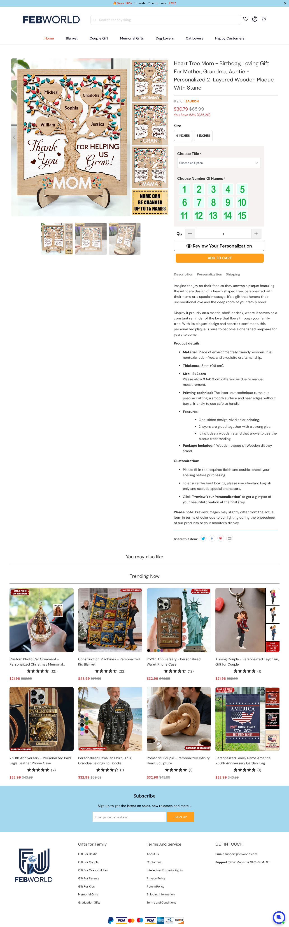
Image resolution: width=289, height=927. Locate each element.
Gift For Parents (88, 878)
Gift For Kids (86, 886)
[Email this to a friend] (229, 538)
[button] (219, 154)
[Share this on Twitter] (203, 538)
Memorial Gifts (88, 894)
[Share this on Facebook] (212, 538)
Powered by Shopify (158, 913)
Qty (179, 234)
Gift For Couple (88, 862)
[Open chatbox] (279, 917)
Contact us (154, 862)
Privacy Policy (156, 878)
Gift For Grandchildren (93, 870)
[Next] (166, 137)
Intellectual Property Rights (165, 870)
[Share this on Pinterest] (220, 538)
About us (153, 854)
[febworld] (51, 20)
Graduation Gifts (89, 902)
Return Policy (155, 886)
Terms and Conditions (161, 902)
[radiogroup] (219, 202)
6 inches (183, 135)
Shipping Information (161, 894)
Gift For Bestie (87, 854)
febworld (135, 913)
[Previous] (14, 137)
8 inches (203, 135)
